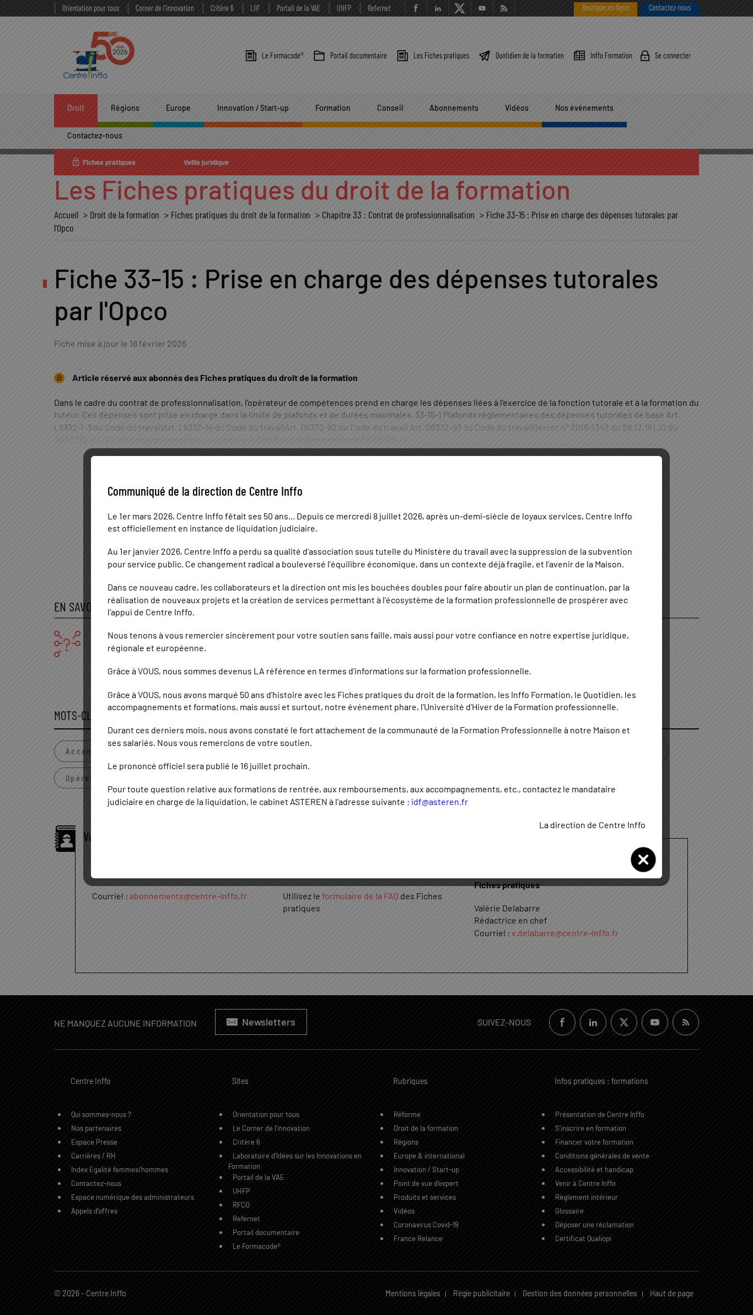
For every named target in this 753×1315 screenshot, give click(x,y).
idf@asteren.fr (439, 801)
